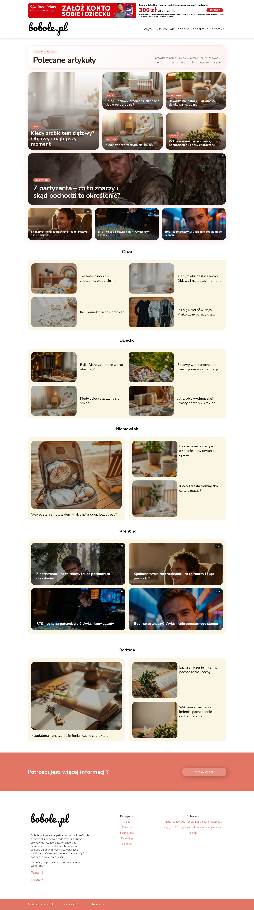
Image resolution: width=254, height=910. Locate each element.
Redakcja (38, 873)
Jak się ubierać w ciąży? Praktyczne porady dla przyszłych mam (195, 312)
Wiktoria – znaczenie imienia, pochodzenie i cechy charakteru (196, 712)
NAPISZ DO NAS (204, 771)
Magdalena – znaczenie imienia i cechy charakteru (70, 735)
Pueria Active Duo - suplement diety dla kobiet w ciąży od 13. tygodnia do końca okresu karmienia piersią (193, 827)
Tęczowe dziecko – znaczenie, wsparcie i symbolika (96, 278)
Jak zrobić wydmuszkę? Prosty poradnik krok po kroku (196, 400)
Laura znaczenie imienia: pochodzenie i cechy (198, 669)
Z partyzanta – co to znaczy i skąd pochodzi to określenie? (76, 191)
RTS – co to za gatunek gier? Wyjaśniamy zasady (123, 233)
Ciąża (148, 29)
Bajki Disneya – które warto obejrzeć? (101, 367)
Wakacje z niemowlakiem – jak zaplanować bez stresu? (74, 514)
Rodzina (218, 29)
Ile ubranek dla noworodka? (102, 312)
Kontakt (37, 880)
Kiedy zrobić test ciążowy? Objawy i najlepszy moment (199, 278)
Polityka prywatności (40, 904)
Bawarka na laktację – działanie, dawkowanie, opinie (197, 451)
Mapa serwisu (72, 904)
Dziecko (183, 29)
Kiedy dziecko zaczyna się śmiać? (100, 400)
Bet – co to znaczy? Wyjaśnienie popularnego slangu (193, 233)
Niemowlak (165, 29)
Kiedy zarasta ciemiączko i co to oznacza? (199, 488)
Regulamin (97, 904)
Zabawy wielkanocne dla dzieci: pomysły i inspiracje (198, 367)
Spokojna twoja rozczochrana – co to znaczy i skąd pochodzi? (59, 233)
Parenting (201, 29)
